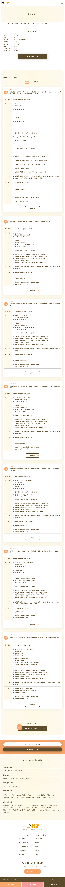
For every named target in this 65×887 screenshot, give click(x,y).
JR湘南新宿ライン (25, 23)
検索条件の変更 (33, 56)
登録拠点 (37, 847)
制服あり (21, 807)
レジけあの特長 (23, 835)
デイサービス (53, 794)
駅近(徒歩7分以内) (7, 811)
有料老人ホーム (7, 794)
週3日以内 (27, 807)
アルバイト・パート (16, 786)
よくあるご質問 (23, 847)
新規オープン (6, 812)
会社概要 (37, 842)
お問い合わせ (33, 871)
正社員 (8, 786)
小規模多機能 (6, 797)
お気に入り (33, 884)
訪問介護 (45, 797)
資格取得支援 (55, 811)
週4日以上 (43, 805)
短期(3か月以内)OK (8, 809)
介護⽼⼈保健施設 (16, 796)
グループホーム (16, 794)
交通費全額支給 (7, 805)
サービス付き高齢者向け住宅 (41, 794)
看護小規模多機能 (42, 796)
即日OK (14, 805)
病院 (12, 797)
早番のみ (41, 809)
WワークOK (35, 807)
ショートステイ (7, 796)
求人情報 (10, 23)
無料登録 (54, 884)
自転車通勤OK (35, 805)
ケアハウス (38, 797)
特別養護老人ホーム (27, 794)
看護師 (13, 778)
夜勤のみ (49, 807)
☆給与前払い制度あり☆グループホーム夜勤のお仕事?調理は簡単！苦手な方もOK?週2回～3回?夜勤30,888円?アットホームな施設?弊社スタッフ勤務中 (35, 92)
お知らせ (37, 850)
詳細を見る (32, 208)
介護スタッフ (6, 778)
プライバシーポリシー (9, 880)
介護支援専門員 (20, 778)
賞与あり (48, 811)
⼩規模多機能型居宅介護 (27, 797)
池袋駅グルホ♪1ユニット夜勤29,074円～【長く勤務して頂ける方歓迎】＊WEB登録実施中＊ (34, 637)
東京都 (16, 23)
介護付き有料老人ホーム (29, 796)
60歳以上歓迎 (13, 807)
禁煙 (28, 811)
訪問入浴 (51, 797)
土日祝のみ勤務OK (26, 809)
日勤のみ (16, 811)
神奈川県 (10, 770)
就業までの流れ (23, 842)
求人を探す (11, 884)
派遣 (4, 786)
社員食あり (41, 811)
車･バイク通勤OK (52, 805)
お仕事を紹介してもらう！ (32, 728)
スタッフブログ (39, 854)
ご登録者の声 (23, 850)
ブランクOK (27, 805)
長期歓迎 (20, 805)
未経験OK (22, 811)
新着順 (27, 82)
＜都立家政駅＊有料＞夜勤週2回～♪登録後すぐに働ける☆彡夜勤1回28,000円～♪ (31, 221)
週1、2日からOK (50, 809)
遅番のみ (35, 809)
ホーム (4, 23)
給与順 (36, 82)
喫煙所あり (17, 809)
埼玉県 (20, 770)
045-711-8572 (34, 862)
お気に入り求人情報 (33, 744)
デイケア (17, 797)
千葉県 (15, 770)
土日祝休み (5, 807)
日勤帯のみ (42, 807)
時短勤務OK (34, 811)
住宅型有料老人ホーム (54, 796)
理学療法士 (29, 778)
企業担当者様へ (39, 839)
